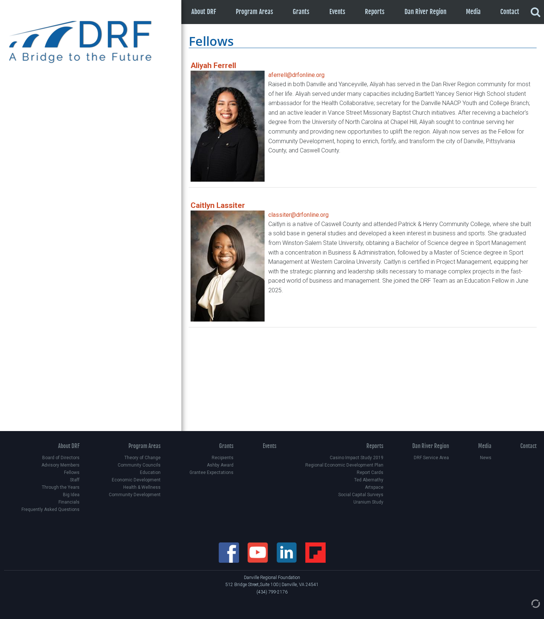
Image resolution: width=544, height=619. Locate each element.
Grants (301, 12)
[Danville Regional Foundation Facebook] (229, 552)
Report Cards (370, 472)
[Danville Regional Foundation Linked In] (287, 552)
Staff (75, 479)
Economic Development (136, 479)
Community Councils (139, 465)
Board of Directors (61, 457)
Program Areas (254, 12)
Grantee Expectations (211, 472)
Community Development (134, 494)
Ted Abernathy (368, 479)
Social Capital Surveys (360, 494)
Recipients (223, 457)
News (485, 457)
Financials (69, 502)
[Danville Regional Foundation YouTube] (258, 552)
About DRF (203, 12)
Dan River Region (425, 12)
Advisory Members (60, 465)
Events (337, 12)
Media (473, 12)
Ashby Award (220, 465)
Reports (375, 12)
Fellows (72, 472)
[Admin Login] (528, 603)
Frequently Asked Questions (50, 509)
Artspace (374, 487)
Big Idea (71, 494)
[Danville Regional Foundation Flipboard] (315, 552)
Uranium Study (368, 502)
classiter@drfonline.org (298, 214)
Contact (509, 12)
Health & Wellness (141, 487)
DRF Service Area (431, 457)
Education (150, 472)
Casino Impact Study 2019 (356, 457)
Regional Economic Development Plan (344, 465)
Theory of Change (142, 457)
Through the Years (61, 487)
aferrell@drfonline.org (296, 74)
